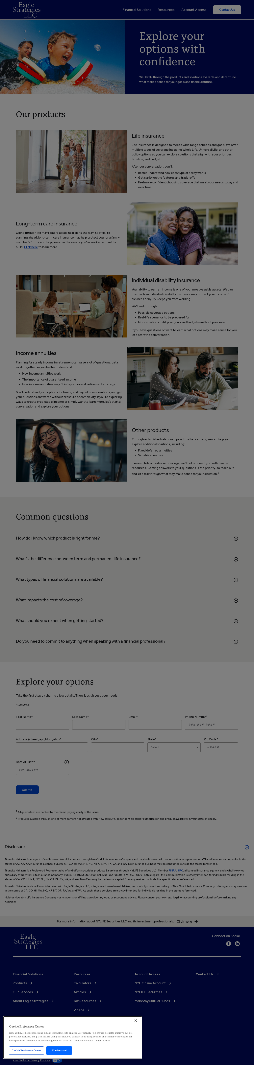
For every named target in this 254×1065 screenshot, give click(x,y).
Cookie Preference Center (26, 1050)
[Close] (135, 1020)
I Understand (59, 1050)
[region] (72, 1037)
